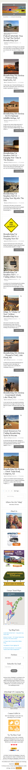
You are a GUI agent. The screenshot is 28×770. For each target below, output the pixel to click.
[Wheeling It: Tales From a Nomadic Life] (14, 7)
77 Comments (21, 202)
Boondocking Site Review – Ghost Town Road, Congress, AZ (13, 471)
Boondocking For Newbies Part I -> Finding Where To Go (12, 274)
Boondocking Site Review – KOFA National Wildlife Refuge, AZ (13, 116)
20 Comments (19, 359)
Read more (19, 768)
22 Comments (21, 399)
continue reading (18, 52)
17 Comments (21, 476)
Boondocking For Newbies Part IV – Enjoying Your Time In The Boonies (12, 156)
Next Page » (16, 490)
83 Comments (21, 241)
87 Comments (21, 162)
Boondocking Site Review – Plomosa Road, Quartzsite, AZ (13, 77)
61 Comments (21, 437)
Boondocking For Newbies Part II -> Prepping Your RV (11, 236)
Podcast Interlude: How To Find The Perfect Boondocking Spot (13, 38)
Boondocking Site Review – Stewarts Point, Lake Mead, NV (13, 355)
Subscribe (14, 670)
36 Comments (21, 82)
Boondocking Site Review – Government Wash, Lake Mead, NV (13, 395)
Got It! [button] (17, 763)
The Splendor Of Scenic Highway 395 (11, 645)
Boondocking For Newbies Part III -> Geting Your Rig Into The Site (13, 197)
